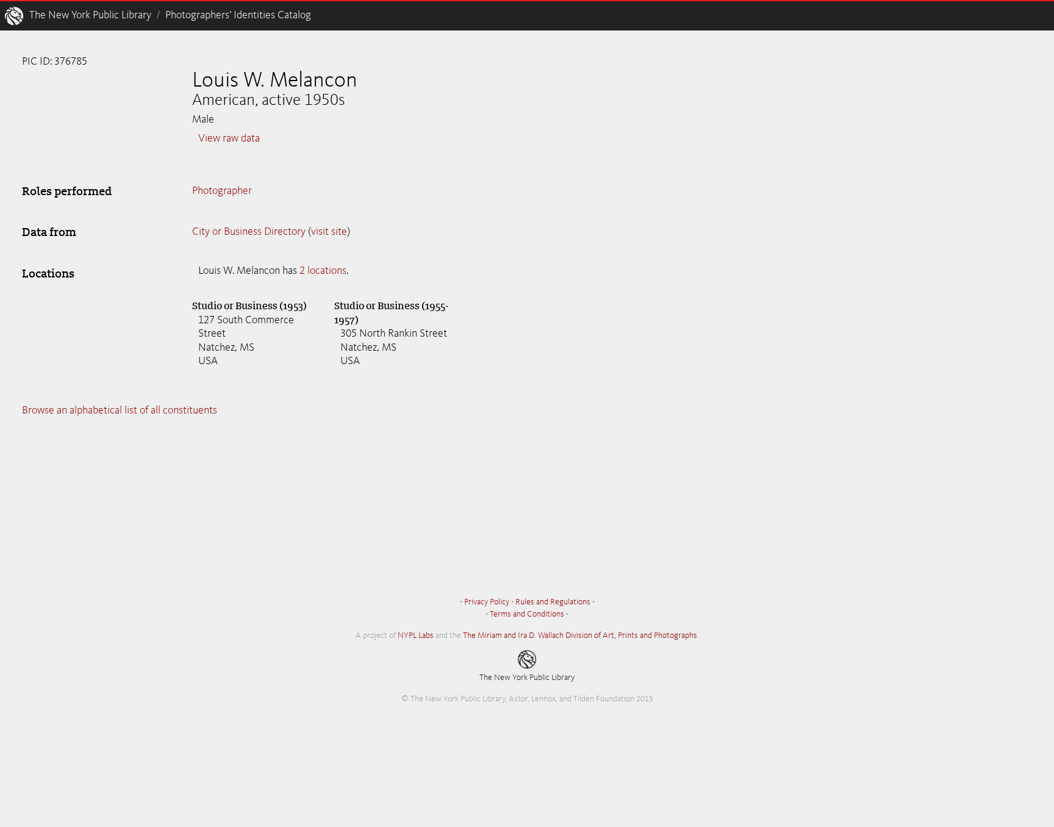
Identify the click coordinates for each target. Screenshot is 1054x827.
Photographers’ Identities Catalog (238, 15)
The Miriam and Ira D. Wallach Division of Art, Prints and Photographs (580, 635)
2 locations (322, 270)
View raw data (229, 138)
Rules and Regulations (552, 602)
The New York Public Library (90, 15)
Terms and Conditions (527, 614)
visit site (329, 231)
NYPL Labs (416, 635)
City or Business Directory (249, 231)
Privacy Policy (486, 602)
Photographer (222, 190)
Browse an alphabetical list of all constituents (119, 410)
